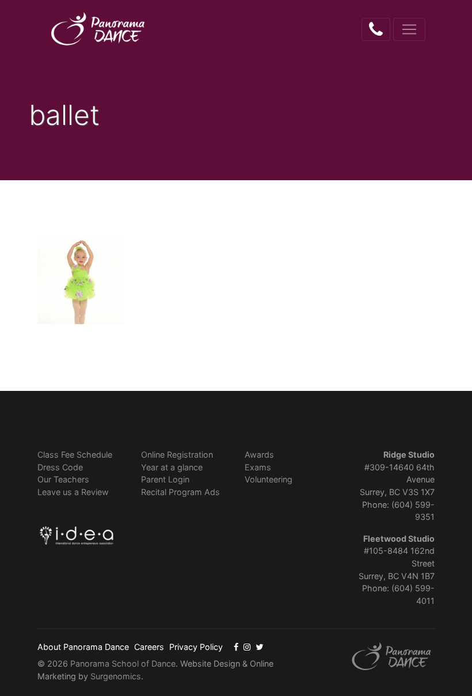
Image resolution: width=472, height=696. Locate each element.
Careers (149, 647)
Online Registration (177, 454)
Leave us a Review (73, 492)
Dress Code (60, 467)
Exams (258, 467)
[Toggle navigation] (409, 29)
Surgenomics (115, 676)
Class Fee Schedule (74, 454)
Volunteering (268, 479)
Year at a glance (172, 467)
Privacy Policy (196, 647)
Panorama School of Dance (123, 663)
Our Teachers (63, 479)
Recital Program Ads (180, 492)
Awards (259, 454)
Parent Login (165, 479)
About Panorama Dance (83, 647)
